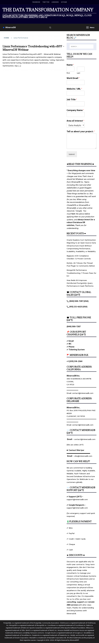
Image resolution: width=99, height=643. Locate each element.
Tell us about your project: (81, 131)
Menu (92, 27)
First (68, 73)
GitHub (64, 2)
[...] (20, 65)
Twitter (45, 2)
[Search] (50, 27)
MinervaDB (10, 27)
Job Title (72, 99)
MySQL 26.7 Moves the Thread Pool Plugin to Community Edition (81, 264)
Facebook (36, 2)
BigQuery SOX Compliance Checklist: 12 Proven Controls (79, 257)
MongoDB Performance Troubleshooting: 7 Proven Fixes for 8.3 (81, 273)
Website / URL (74, 88)
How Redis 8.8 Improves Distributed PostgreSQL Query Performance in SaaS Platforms (80, 283)
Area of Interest (75, 120)
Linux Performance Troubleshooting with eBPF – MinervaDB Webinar (33, 48)
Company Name (75, 110)
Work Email (73, 78)
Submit (72, 154)
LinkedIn (55, 2)
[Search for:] (81, 46)
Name (70, 65)
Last (78, 73)
